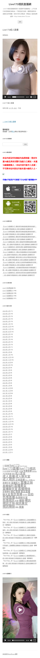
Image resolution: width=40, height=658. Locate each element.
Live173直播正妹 (8, 293)
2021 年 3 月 (6, 411)
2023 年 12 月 (7, 326)
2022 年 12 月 (7, 357)
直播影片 (15, 482)
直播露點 (6, 491)
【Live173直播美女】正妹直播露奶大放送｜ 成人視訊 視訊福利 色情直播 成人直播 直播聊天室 (19, 522)
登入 (13, 131)
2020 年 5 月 (6, 437)
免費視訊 (34, 471)
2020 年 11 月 (7, 421)
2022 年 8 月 (6, 368)
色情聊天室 (21, 497)
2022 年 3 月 (6, 380)
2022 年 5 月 (6, 375)
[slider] (18, 97)
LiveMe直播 (6, 471)
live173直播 (11, 468)
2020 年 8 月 (6, 429)
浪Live (27, 480)
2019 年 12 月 (7, 450)
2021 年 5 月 (6, 406)
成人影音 (20, 473)
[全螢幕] (35, 97)
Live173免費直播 (8, 288)
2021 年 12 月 (7, 388)
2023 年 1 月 (6, 355)
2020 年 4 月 (6, 439)
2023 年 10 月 (7, 332)
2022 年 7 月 (6, 370)
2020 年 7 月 (6, 432)
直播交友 (7, 482)
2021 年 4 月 (6, 409)
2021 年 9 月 (6, 396)
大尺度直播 (7, 474)
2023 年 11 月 (7, 329)
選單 (20, 22)
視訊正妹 (9, 503)
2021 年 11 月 (7, 391)
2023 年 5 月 (6, 344)
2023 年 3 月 (6, 350)
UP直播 (20, 471)
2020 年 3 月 (6, 442)
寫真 (13, 474)
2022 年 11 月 (7, 360)
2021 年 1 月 (6, 416)
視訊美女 (21, 503)
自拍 (30, 494)
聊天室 (6, 494)
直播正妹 (26, 482)
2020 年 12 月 (7, 419)
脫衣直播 (16, 494)
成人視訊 (9, 479)
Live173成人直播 (9, 122)
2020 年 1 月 (6, 447)
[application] (20, 69)
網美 (18, 491)
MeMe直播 (14, 471)
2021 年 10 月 (7, 393)
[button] (20, 69)
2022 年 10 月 (7, 362)
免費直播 (27, 471)
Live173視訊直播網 (20, 4)
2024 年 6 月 (6, 311)
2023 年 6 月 (6, 342)
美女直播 (25, 491)
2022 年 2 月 (6, 383)
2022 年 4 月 (6, 378)
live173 (14, 465)
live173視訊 (27, 468)
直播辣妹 (24, 489)
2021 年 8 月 (6, 398)
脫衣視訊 (25, 495)
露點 (17, 507)
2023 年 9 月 (6, 334)
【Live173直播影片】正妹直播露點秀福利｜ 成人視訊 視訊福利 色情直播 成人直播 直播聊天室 (19, 530)
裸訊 (28, 500)
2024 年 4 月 (6, 316)
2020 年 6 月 (6, 434)
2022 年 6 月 (6, 373)
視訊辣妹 (9, 506)
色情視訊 (9, 500)
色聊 (17, 501)
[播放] (5, 97)
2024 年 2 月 (6, 321)
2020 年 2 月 (6, 445)
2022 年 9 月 (6, 365)
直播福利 (8, 486)
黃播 (21, 506)
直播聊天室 (10, 489)
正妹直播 (20, 479)
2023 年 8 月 (6, 337)
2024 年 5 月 (6, 314)
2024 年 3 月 (6, 319)
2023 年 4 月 (6, 347)
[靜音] (31, 97)
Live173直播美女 (8, 296)
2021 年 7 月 (6, 401)
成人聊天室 (22, 476)
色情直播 (9, 497)
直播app (32, 480)
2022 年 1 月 (6, 385)
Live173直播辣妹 (8, 298)
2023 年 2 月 (6, 352)
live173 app (23, 466)
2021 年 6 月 (6, 403)
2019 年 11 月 (7, 452)
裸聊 (21, 500)
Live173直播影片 (8, 291)
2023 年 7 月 (6, 339)
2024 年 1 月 (6, 324)
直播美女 (20, 485)
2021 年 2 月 (6, 414)
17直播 (6, 465)
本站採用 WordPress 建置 (10, 654)
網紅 (13, 491)
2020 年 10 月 (7, 424)
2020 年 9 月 (6, 427)
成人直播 (9, 476)
